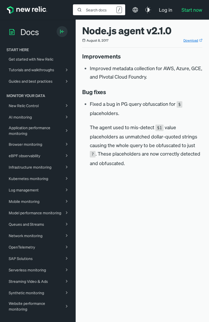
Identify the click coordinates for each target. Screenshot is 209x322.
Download (190, 40)
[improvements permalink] (123, 56)
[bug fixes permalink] (109, 92)
